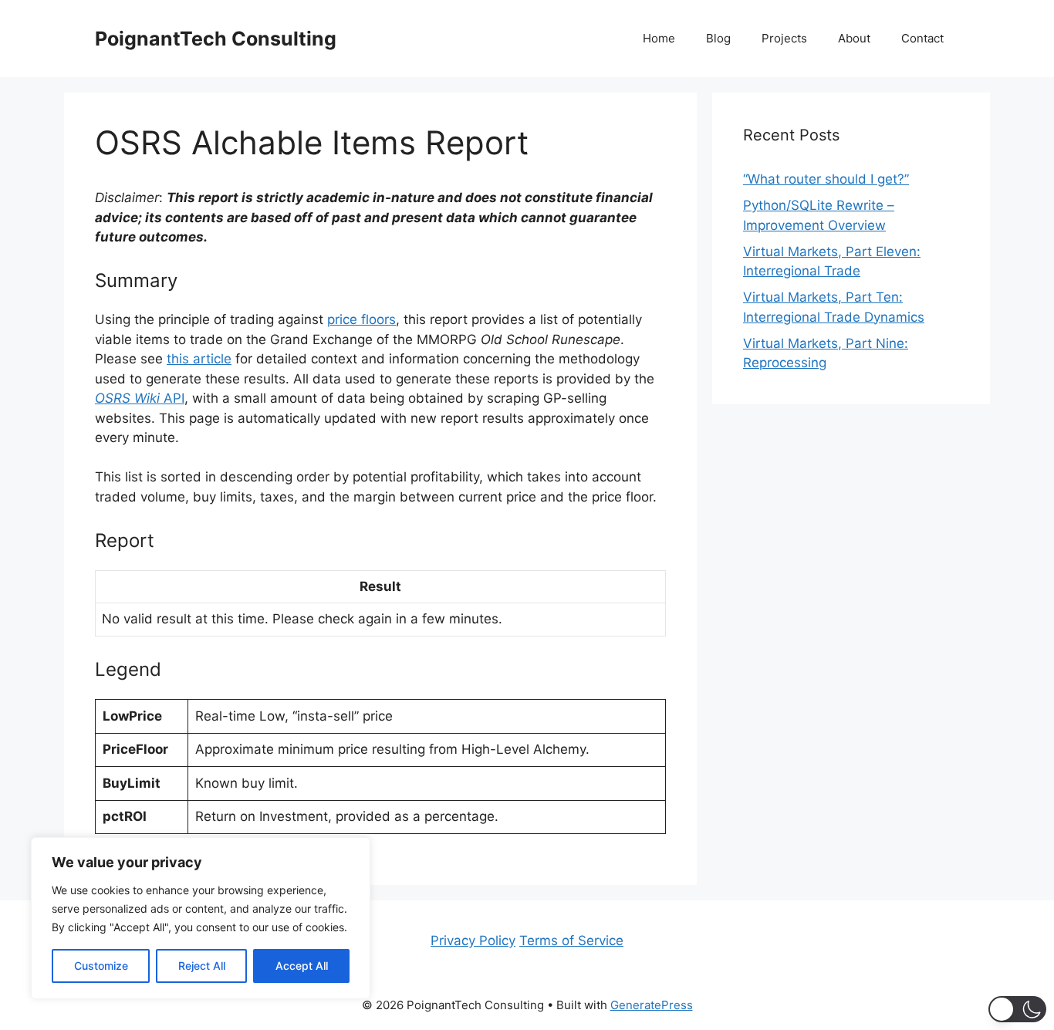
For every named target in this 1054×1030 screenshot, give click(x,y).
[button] (1017, 1009)
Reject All (201, 965)
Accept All (301, 965)
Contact (922, 38)
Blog (718, 38)
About (854, 38)
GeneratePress (651, 1005)
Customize (101, 965)
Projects (784, 38)
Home (659, 38)
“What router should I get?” (826, 179)
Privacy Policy (473, 940)
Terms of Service (571, 940)
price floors (361, 319)
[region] (200, 918)
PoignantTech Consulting (215, 38)
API (139, 398)
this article (199, 358)
